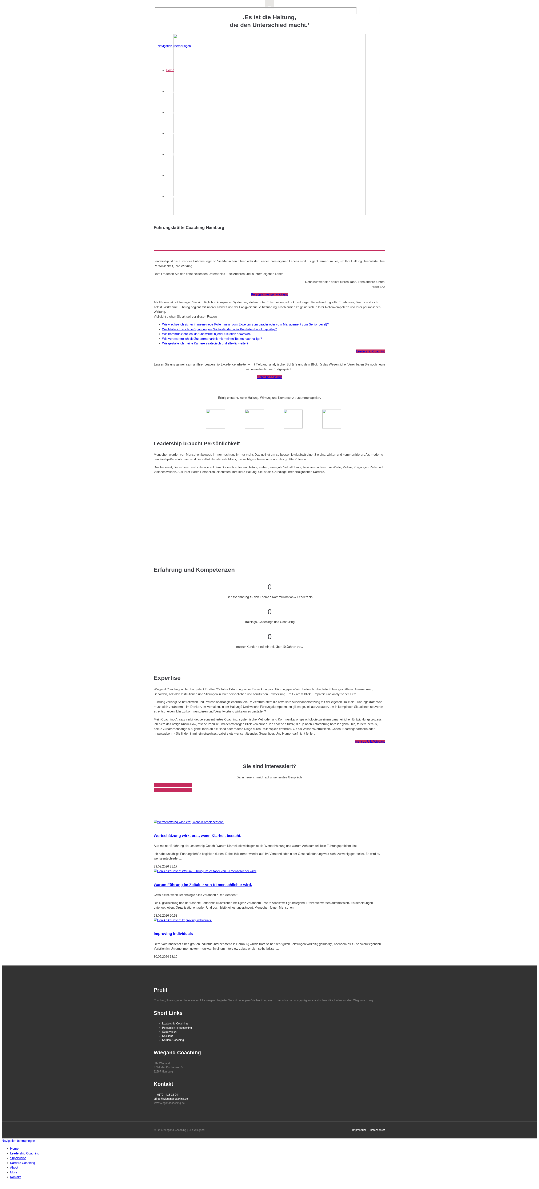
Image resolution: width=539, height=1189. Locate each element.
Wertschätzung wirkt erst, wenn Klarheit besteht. (197, 836)
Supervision (174, 112)
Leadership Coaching (180, 91)
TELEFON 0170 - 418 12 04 (173, 785)
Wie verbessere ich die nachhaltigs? (212, 338)
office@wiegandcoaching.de (173, 790)
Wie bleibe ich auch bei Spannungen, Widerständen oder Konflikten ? (219, 329)
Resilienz (167, 1036)
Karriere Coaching (178, 133)
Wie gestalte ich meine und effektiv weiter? (205, 343)
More (169, 175)
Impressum (359, 1129)
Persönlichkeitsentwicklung (269, 294)
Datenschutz (377, 1129)
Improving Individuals (173, 934)
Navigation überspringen (174, 46)
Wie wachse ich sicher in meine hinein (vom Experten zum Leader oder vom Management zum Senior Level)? (245, 324)
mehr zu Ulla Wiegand (370, 741)
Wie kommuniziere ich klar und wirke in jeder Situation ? (206, 334)
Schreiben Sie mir (269, 377)
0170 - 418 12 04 (167, 1094)
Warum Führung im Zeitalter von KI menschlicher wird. (203, 885)
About (170, 154)
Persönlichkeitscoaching (177, 1027)
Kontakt (171, 196)
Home (170, 70)
